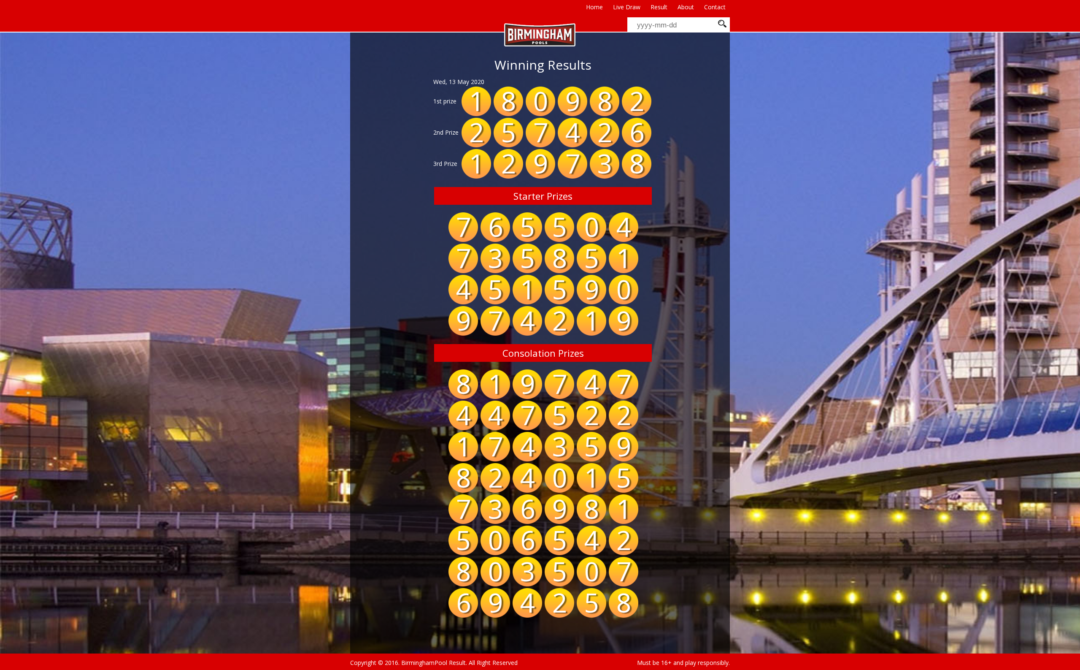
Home (594, 7)
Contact (715, 7)
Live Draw (626, 7)
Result (659, 7)
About (686, 7)
